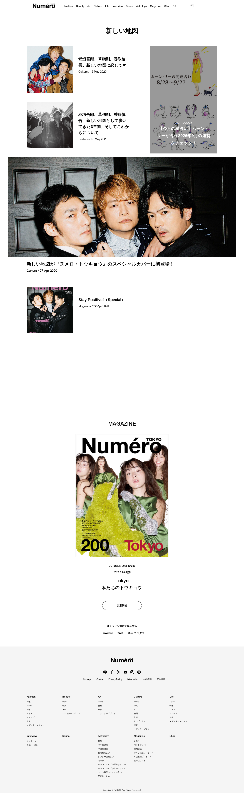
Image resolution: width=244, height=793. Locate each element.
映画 (136, 713)
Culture (98, 6)
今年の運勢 (103, 745)
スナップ (30, 717)
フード (172, 709)
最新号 (137, 741)
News (29, 705)
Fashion (68, 6)
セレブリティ (140, 721)
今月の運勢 (103, 748)
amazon (108, 633)
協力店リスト (140, 760)
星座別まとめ (104, 776)
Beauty (80, 6)
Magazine (155, 6)
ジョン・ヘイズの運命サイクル (112, 764)
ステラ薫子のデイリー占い (110, 772)
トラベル (173, 713)
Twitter (118, 672)
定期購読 (122, 605)
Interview (118, 6)
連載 (29, 721)
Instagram (132, 672)
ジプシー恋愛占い (106, 756)
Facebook (112, 672)
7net (120, 633)
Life (107, 6)
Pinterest (139, 672)
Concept (87, 679)
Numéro (44, 6)
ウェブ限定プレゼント (143, 752)
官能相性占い (104, 752)
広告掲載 (161, 679)
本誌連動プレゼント (142, 756)
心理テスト (103, 760)
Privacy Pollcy (115, 679)
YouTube (125, 672)
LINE (105, 672)
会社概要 (147, 679)
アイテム (30, 713)
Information (132, 679)
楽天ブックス (136, 633)
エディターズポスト (35, 725)
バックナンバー (141, 745)
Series (129, 6)
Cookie (99, 679)
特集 (29, 701)
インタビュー (32, 741)
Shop (167, 6)
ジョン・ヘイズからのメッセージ (113, 768)
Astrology (141, 6)
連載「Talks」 (33, 745)
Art (89, 6)
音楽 (136, 717)
